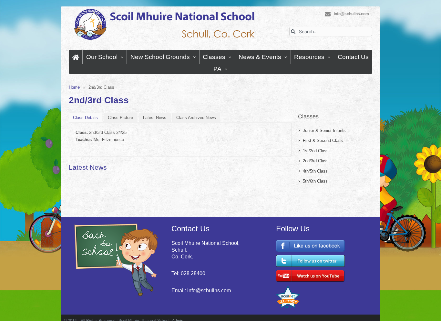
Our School (102, 57)
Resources (309, 57)
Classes (214, 57)
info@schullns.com (351, 14)
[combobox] (330, 31)
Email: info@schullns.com (201, 290)
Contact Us (353, 57)
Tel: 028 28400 (188, 273)
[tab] (85, 117)
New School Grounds (160, 57)
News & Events (260, 57)
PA (217, 68)
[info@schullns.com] (328, 14)
